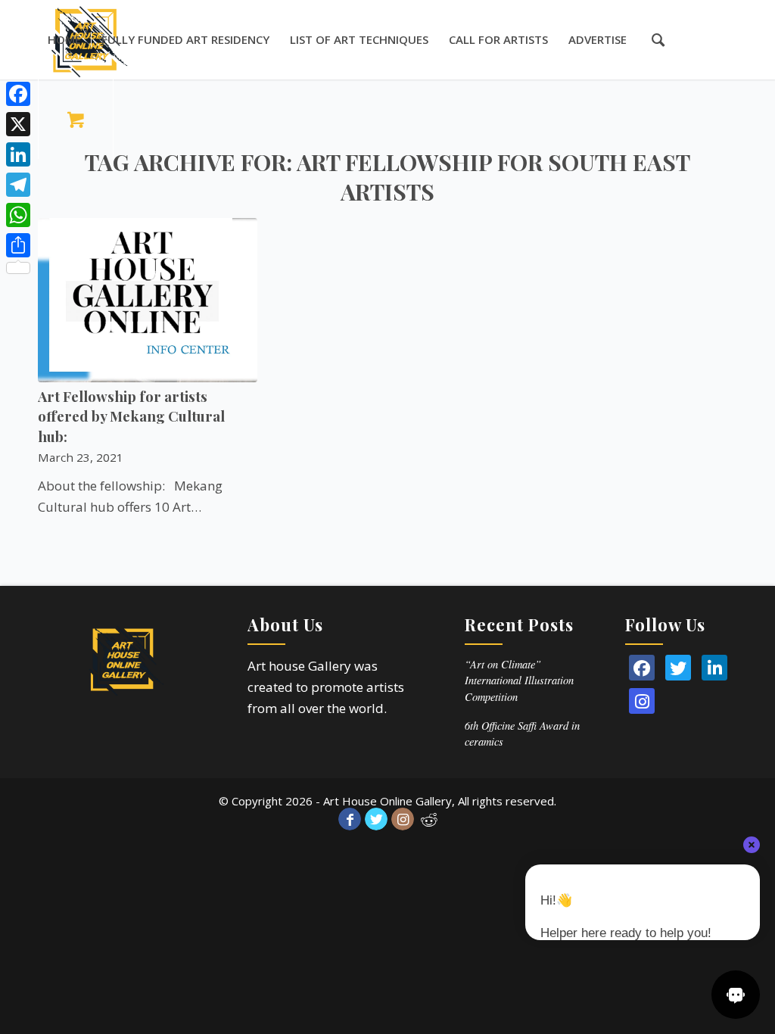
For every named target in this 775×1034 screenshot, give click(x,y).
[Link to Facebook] (349, 819)
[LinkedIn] (714, 668)
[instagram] (642, 701)
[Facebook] (18, 94)
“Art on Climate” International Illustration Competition (519, 680)
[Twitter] (678, 668)
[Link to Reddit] (429, 819)
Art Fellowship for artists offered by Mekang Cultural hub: (131, 416)
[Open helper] (735, 994)
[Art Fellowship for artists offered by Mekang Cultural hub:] (147, 300)
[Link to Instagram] (402, 819)
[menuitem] (64, 39)
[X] (18, 124)
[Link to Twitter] (376, 819)
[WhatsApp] (18, 215)
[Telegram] (18, 185)
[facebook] (642, 668)
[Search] (650, 39)
